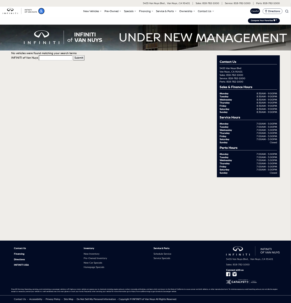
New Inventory (91, 254)
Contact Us (20, 248)
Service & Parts (161, 248)
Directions (19, 259)
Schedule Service (162, 254)
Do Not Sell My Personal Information (97, 299)
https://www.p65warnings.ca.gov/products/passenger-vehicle (153, 291)
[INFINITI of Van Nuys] (20, 10)
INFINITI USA (21, 265)
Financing (19, 254)
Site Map (69, 299)
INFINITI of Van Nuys (24, 57)
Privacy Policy (53, 299)
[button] (41, 11)
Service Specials (162, 258)
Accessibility (36, 299)
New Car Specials (93, 262)
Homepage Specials (94, 267)
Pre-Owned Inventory (95, 258)
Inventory (89, 248)
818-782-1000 (234, 75)
